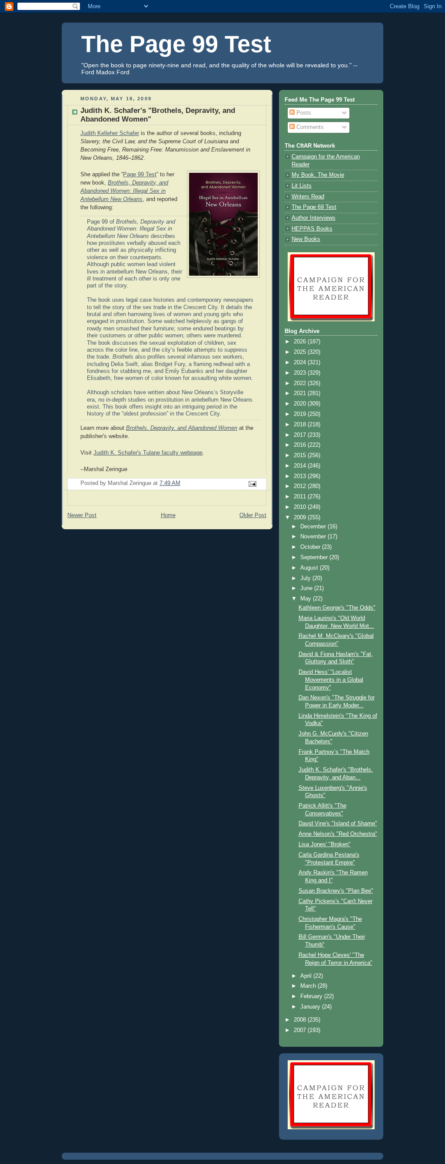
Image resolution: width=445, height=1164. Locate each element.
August (310, 568)
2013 (301, 476)
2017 (301, 435)
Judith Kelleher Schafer (109, 133)
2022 (301, 383)
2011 (301, 497)
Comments (309, 127)
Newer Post (81, 515)
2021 (301, 393)
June (307, 588)
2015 (301, 455)
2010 (301, 507)
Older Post (252, 515)
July (306, 578)
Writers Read (308, 197)
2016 (301, 445)
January (311, 1007)
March (309, 986)
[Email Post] (252, 484)
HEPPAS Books (312, 229)
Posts (303, 113)
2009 (301, 517)
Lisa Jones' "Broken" (325, 844)
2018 (301, 425)
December (314, 527)
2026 (301, 342)
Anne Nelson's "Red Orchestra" (338, 834)
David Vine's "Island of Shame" (338, 824)
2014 (301, 466)
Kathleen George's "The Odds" (337, 608)
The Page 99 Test (176, 44)
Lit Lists (302, 186)
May (306, 599)
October (311, 547)
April (306, 976)
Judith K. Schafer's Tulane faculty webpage (148, 453)
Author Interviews (313, 218)
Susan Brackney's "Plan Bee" (336, 891)
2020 (301, 404)
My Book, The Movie (318, 175)
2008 (301, 1020)
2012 (301, 486)
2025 (301, 352)
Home (168, 515)
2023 (301, 373)
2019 (301, 414)
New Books (306, 239)
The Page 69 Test (314, 207)
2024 (301, 362)
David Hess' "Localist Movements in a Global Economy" (331, 679)
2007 (301, 1030)
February (312, 996)
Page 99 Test (139, 174)
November (314, 537)
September (314, 557)
